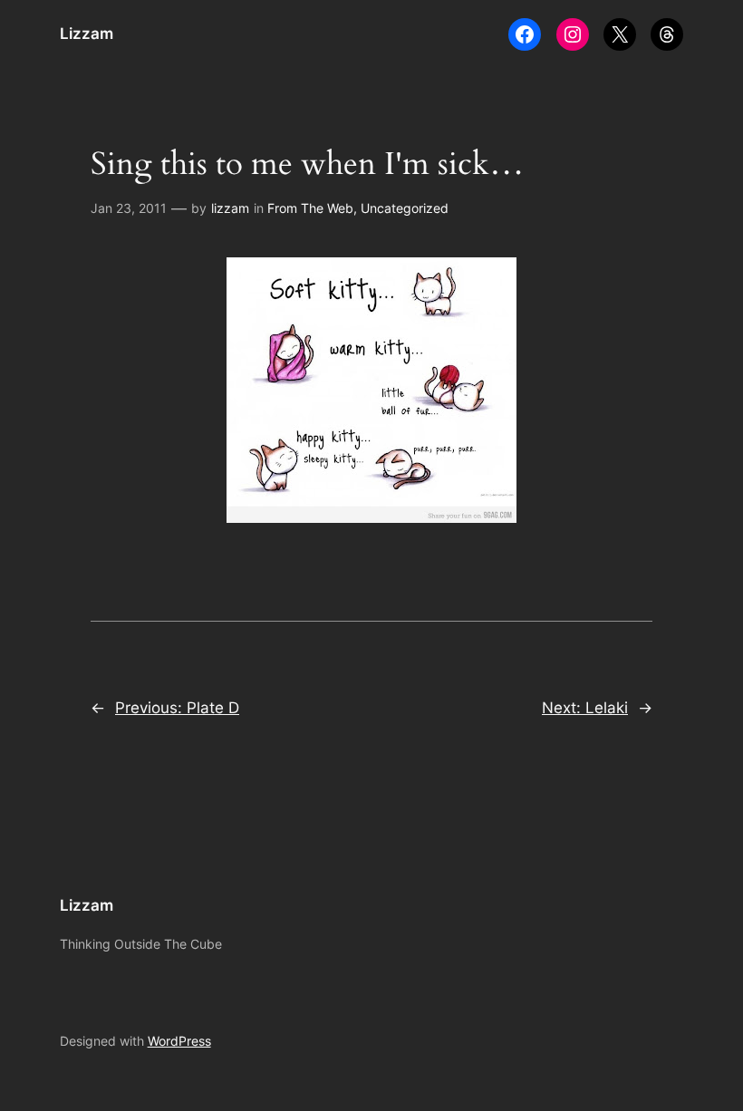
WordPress (179, 1040)
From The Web (310, 208)
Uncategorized (405, 208)
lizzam (230, 208)
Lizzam (86, 33)
